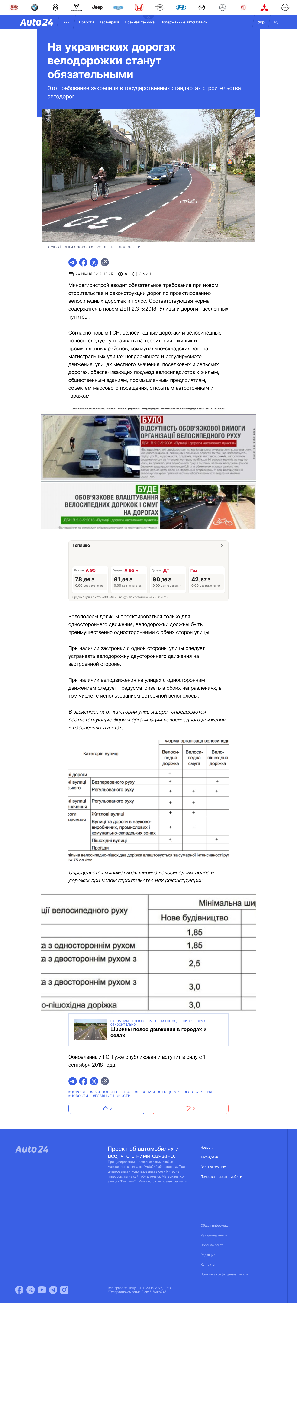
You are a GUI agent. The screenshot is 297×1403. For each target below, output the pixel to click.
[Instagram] (64, 1290)
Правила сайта (212, 1245)
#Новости (78, 1096)
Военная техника (140, 22)
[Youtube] (42, 1290)
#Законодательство (110, 1092)
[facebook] (83, 262)
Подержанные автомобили (183, 22)
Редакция (208, 1255)
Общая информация (216, 1226)
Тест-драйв (109, 22)
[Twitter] (30, 1290)
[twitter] (94, 262)
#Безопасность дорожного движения (174, 1092)
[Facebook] (19, 1290)
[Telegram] (53, 1290)
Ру (276, 22)
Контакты (208, 1265)
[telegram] (72, 262)
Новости (86, 22)
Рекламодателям (214, 1235)
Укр (261, 22)
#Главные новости (112, 1096)
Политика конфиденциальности (225, 1274)
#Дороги (76, 1092)
